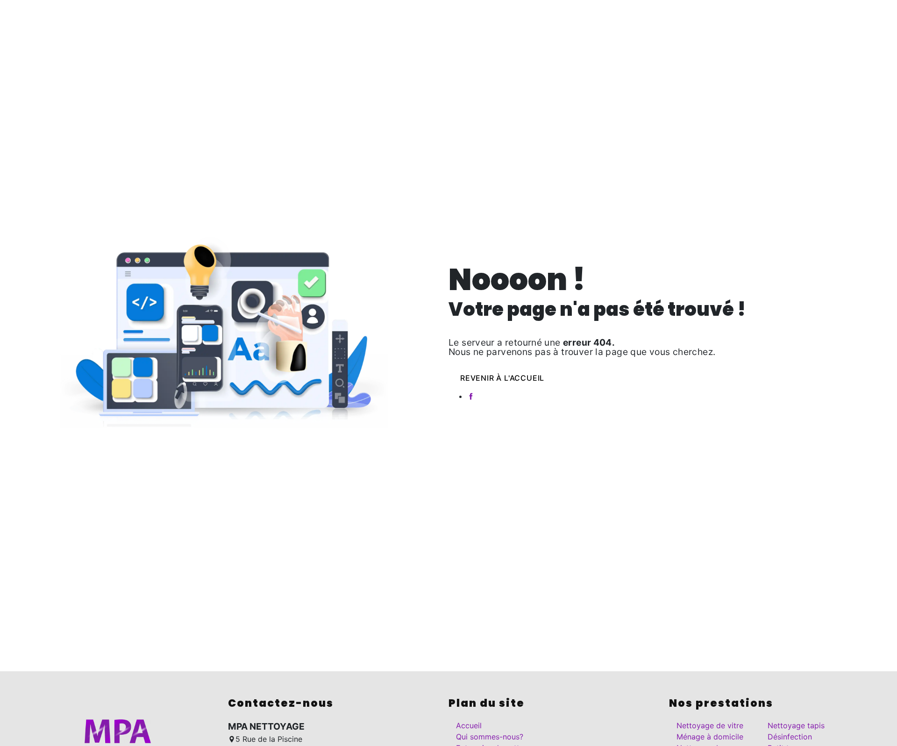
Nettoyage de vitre (709, 725)
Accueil (268, 16)
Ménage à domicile (709, 736)
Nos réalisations (522, 16)
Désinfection (790, 736)
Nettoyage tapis (796, 725)
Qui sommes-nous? (334, 16)
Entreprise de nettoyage (431, 16)
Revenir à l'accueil (502, 378)
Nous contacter (596, 16)
